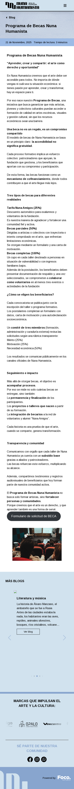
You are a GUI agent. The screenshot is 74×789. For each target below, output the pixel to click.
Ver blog (26, 631)
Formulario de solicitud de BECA (33, 516)
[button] (9, 637)
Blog (12, 17)
